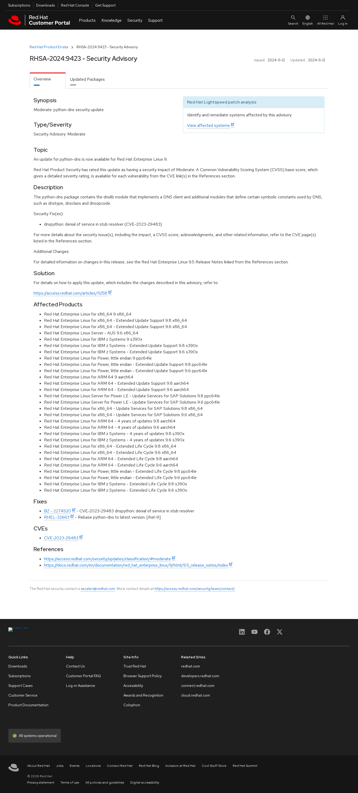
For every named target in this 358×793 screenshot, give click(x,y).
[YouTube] (254, 633)
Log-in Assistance (80, 685)
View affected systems (208, 125)
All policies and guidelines (104, 782)
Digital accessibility (144, 782)
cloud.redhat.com (195, 695)
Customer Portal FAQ (83, 675)
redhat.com (190, 666)
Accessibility (133, 685)
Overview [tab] (42, 79)
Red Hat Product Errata (49, 47)
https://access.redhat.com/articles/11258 (70, 293)
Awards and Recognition (143, 695)
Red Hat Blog (149, 766)
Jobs (59, 766)
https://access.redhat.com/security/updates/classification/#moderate (107, 559)
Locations (93, 766)
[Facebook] (267, 633)
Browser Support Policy (142, 675)
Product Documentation (28, 705)
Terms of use (70, 782)
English (307, 23)
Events (74, 766)
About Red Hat (38, 766)
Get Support (105, 5)
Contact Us (75, 666)
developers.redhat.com (200, 675)
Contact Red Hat (120, 766)
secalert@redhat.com (98, 588)
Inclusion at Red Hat (180, 766)
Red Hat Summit (245, 766)
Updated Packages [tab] (87, 79)
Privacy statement (40, 782)
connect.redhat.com (197, 685)
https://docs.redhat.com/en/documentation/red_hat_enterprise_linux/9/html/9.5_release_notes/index (136, 565)
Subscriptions (19, 5)
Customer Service (22, 695)
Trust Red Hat (134, 666)
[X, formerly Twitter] (279, 633)
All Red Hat (325, 23)
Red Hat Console (75, 5)
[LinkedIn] (242, 633)
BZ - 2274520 (57, 511)
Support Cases (20, 685)
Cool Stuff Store (214, 766)
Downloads (45, 5)
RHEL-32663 (56, 517)
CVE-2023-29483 (61, 538)
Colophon (131, 705)
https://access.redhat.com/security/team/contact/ (195, 588)
